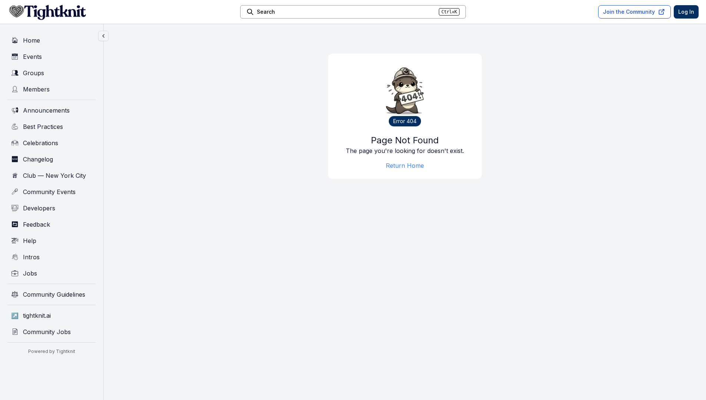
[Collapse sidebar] (103, 36)
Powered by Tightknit (51, 351)
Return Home (405, 165)
